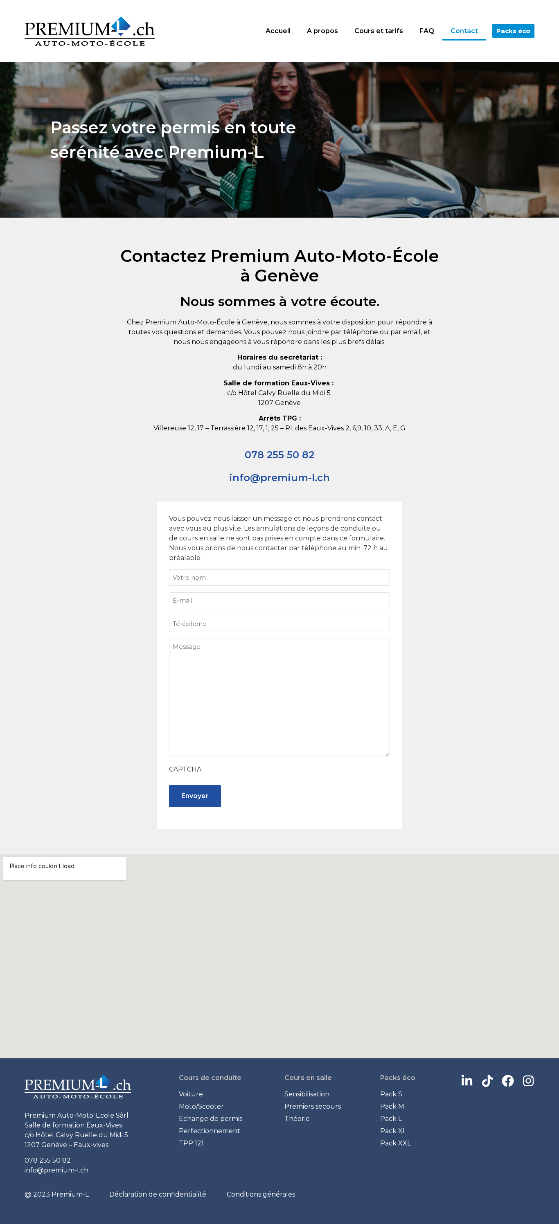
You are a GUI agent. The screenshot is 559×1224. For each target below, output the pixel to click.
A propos (322, 31)
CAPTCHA (185, 769)
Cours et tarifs (378, 31)
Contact (464, 31)
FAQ (426, 31)
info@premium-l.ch (279, 478)
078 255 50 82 (279, 455)
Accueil (278, 31)
